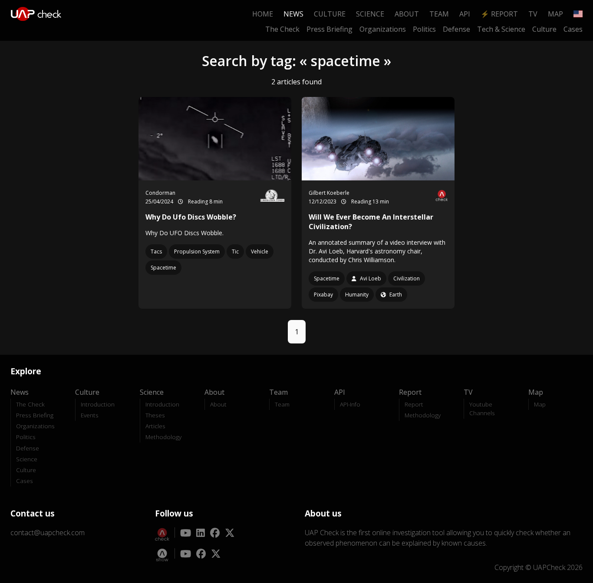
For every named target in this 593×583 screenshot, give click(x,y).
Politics (424, 29)
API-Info (350, 404)
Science (370, 14)
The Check (282, 29)
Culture (330, 14)
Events (90, 415)
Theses (155, 415)
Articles (155, 426)
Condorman (160, 193)
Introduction (98, 404)
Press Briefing (329, 29)
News (293, 14)
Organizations (382, 29)
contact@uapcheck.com (47, 532)
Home (262, 14)
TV (532, 14)
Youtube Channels (482, 408)
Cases (573, 29)
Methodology (163, 437)
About (407, 14)
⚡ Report (499, 14)
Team (439, 14)
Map (555, 14)
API (464, 14)
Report (414, 404)
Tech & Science (501, 29)
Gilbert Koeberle (329, 193)
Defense (456, 29)
